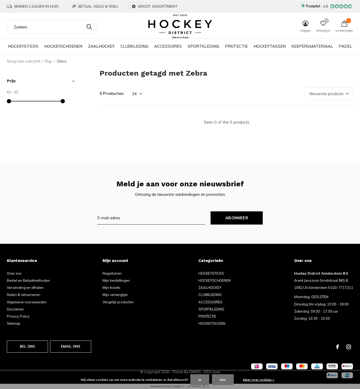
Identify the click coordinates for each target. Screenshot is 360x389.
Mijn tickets (111, 287)
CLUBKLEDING (134, 46)
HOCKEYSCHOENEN (63, 46)
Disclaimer (15, 309)
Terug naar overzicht (23, 61)
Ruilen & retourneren (23, 295)
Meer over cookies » (258, 380)
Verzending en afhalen (25, 287)
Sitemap (13, 323)
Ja (199, 380)
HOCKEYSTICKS (23, 46)
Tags (48, 61)
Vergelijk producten (118, 302)
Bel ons (27, 346)
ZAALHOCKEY (101, 46)
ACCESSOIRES (168, 46)
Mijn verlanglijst (115, 295)
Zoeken (89, 26)
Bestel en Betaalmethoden (28, 280)
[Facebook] (337, 347)
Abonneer (236, 217)
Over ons (14, 273)
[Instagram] (348, 347)
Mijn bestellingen (116, 280)
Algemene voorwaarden (27, 302)
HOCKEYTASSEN (270, 46)
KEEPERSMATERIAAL (312, 46)
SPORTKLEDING (203, 46)
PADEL (345, 46)
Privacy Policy (18, 316)
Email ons (71, 346)
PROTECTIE (236, 46)
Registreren (112, 273)
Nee (223, 380)
